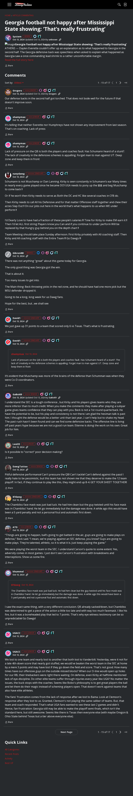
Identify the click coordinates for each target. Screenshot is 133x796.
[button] (8, 38)
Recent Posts (12, 754)
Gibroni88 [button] (18, 253)
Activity (8, 758)
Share (9, 66)
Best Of (9, 763)
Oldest (18, 82)
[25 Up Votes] (40, 36)
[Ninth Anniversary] (57, 466)
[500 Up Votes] (56, 253)
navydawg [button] (19, 173)
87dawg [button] (17, 496)
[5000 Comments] (62, 173)
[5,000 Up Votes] (66, 173)
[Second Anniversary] (47, 253)
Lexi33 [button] (16, 444)
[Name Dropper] (41, 90)
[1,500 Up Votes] (63, 496)
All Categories (12, 749)
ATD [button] (15, 527)
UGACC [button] (16, 633)
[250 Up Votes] (54, 527)
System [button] (17, 36)
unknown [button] (53, 39)
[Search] (119, 4)
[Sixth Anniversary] (42, 394)
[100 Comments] (49, 117)
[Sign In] (125, 4)
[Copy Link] (60, 39)
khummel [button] (18, 571)
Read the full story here (19, 60)
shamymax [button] (19, 117)
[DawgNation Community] (23, 4)
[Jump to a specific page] (125, 82)
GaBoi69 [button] (17, 394)
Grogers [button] (17, 90)
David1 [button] (16, 318)
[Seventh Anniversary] (45, 90)
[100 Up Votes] (53, 117)
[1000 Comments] (53, 318)
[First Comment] (35, 36)
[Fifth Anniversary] (44, 633)
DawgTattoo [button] (20, 466)
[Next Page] (120, 82)
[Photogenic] (48, 173)
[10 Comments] (50, 90)
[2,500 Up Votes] (58, 318)
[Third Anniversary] (44, 117)
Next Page (66, 732)
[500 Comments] (52, 253)
